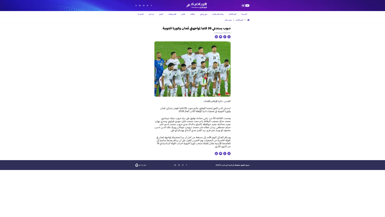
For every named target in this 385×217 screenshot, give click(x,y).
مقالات (192, 14)
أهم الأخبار (232, 14)
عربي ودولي (203, 14)
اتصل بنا (141, 14)
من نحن (151, 14)
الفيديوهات (172, 14)
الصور (161, 14)
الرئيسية (244, 14)
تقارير (183, 14)
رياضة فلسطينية (218, 14)
